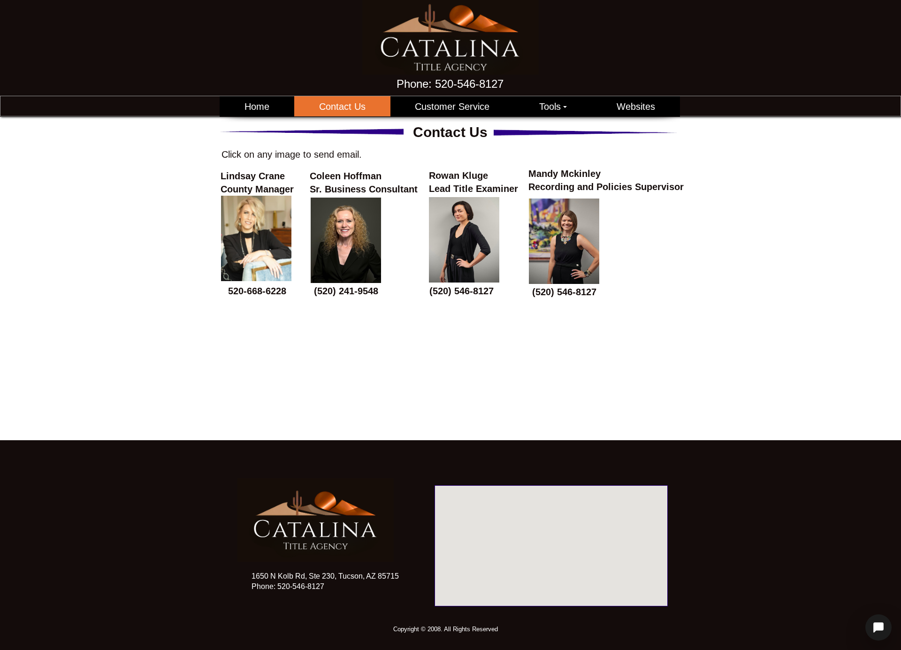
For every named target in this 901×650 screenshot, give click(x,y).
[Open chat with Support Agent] (878, 627)
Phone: (450, 83)
